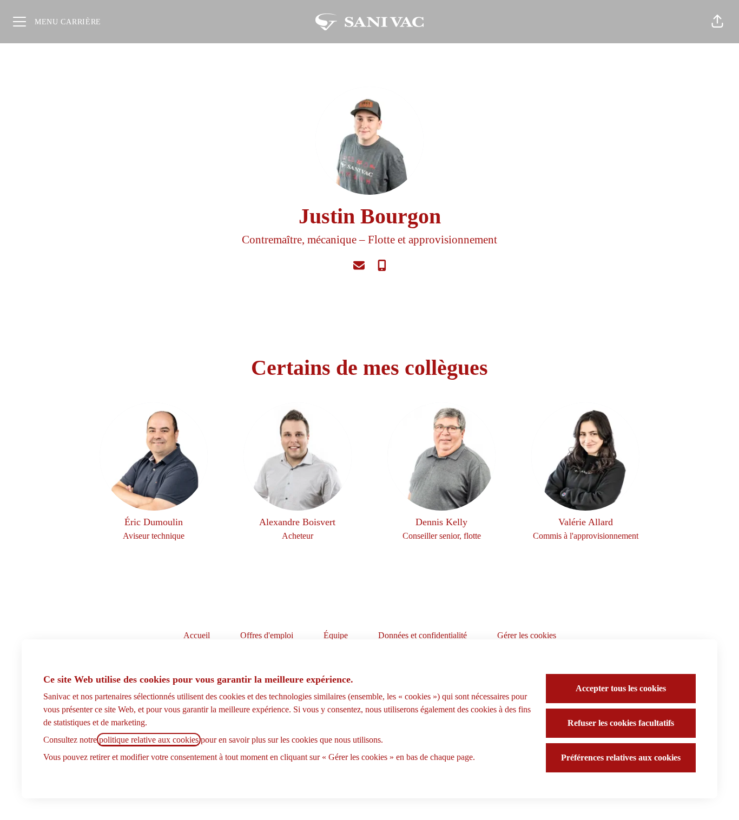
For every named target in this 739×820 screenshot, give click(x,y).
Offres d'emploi (266, 635)
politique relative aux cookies (149, 739)
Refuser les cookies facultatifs (621, 723)
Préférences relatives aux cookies (621, 757)
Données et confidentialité (422, 635)
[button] (717, 21)
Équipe (336, 635)
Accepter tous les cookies (621, 688)
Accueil (196, 635)
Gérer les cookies (526, 635)
